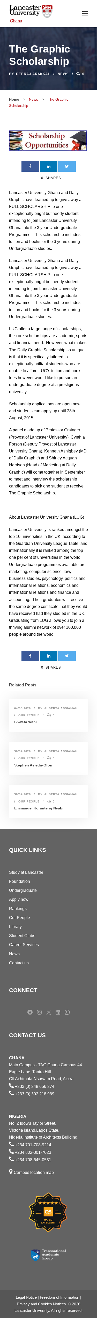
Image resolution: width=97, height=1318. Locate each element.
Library (15, 926)
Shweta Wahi (25, 722)
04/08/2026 (22, 708)
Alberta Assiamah (61, 708)
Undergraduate (23, 890)
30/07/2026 (22, 751)
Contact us (19, 963)
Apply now (18, 899)
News (63, 74)
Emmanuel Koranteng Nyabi (38, 808)
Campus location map (34, 1172)
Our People (29, 715)
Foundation (19, 881)
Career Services (24, 944)
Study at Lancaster (26, 872)
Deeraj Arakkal (33, 74)
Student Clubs (22, 935)
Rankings (18, 908)
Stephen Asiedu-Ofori (33, 765)
